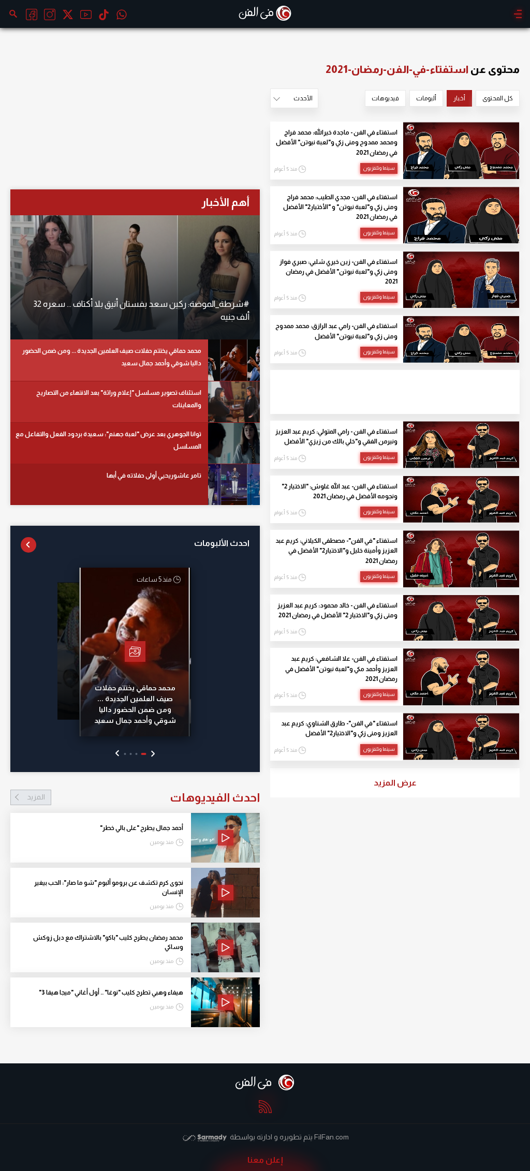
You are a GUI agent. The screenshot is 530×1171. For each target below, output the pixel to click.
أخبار (459, 98)
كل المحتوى (497, 98)
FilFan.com (331, 1137)
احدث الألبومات (221, 543)
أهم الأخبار (225, 202)
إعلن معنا (265, 1159)
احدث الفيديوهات (143, 797)
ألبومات (426, 98)
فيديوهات (385, 98)
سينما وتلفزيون (379, 168)
